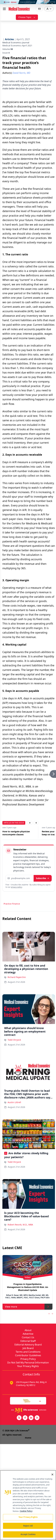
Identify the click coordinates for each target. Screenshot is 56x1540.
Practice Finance (12, 903)
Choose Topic (24, 17)
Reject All (28, 1525)
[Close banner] (52, 4)
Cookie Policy (26, 1511)
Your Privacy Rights (28, 1366)
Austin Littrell (14, 1102)
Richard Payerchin (17, 977)
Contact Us (28, 1337)
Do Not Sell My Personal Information (28, 1362)
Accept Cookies (28, 1534)
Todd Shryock (14, 1039)
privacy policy (16, 887)
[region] (28, 1505)
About (28, 1330)
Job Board (28, 1348)
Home (28, 1437)
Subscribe (41, 878)
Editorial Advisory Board (28, 1344)
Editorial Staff (28, 1341)
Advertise (28, 1333)
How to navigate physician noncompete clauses (16, 833)
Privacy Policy (28, 1359)
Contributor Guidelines (28, 1355)
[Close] (52, 1474)
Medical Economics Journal (15, 42)
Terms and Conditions (28, 1351)
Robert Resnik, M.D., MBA (20, 1224)
